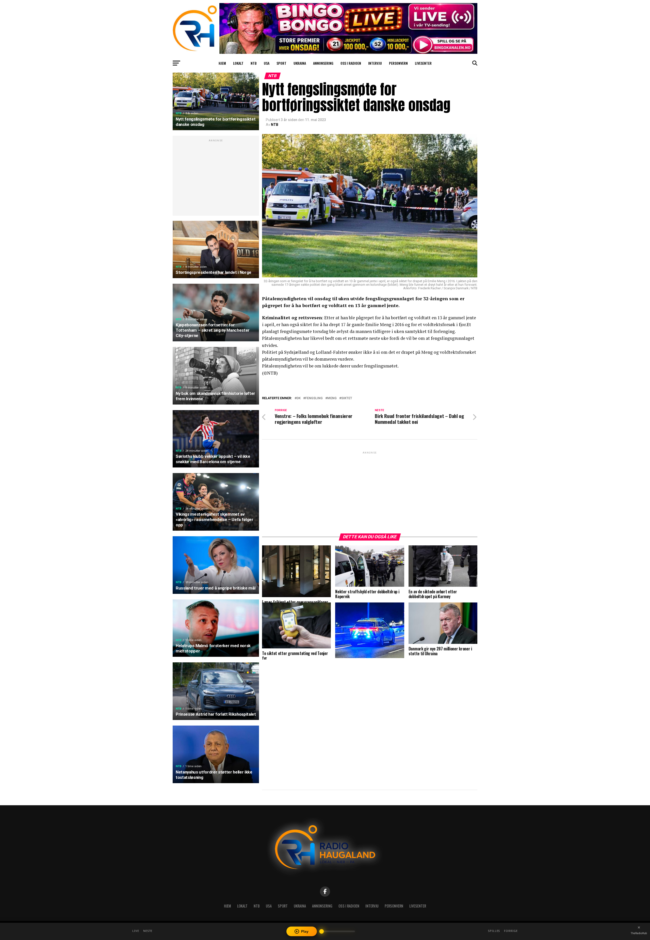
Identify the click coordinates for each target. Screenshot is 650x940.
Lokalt (238, 63)
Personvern (398, 63)
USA (266, 63)
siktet (346, 398)
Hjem (222, 63)
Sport (281, 63)
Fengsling (314, 398)
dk (299, 398)
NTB (254, 63)
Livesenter (423, 63)
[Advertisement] (216, 178)
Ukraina (300, 63)
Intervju (375, 63)
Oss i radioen (350, 63)
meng (332, 398)
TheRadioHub (639, 933)
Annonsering (323, 63)
